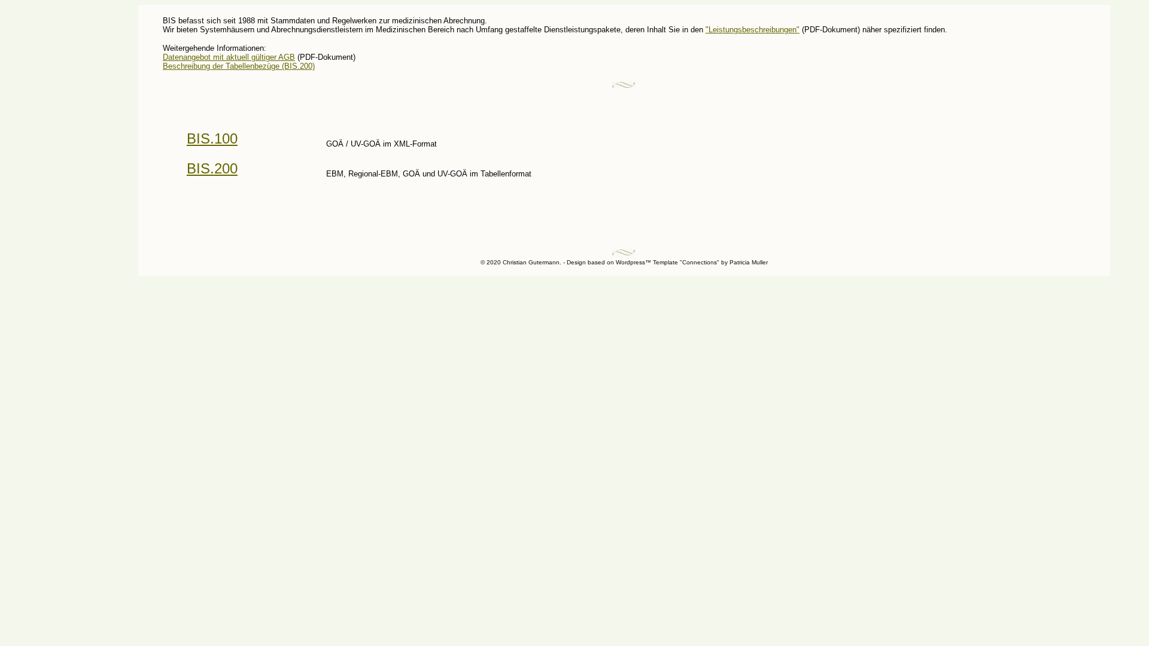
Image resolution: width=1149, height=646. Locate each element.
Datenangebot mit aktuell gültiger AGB (229, 57)
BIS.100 (212, 138)
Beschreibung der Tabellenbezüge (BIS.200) (239, 66)
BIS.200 (212, 168)
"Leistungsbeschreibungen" (753, 29)
